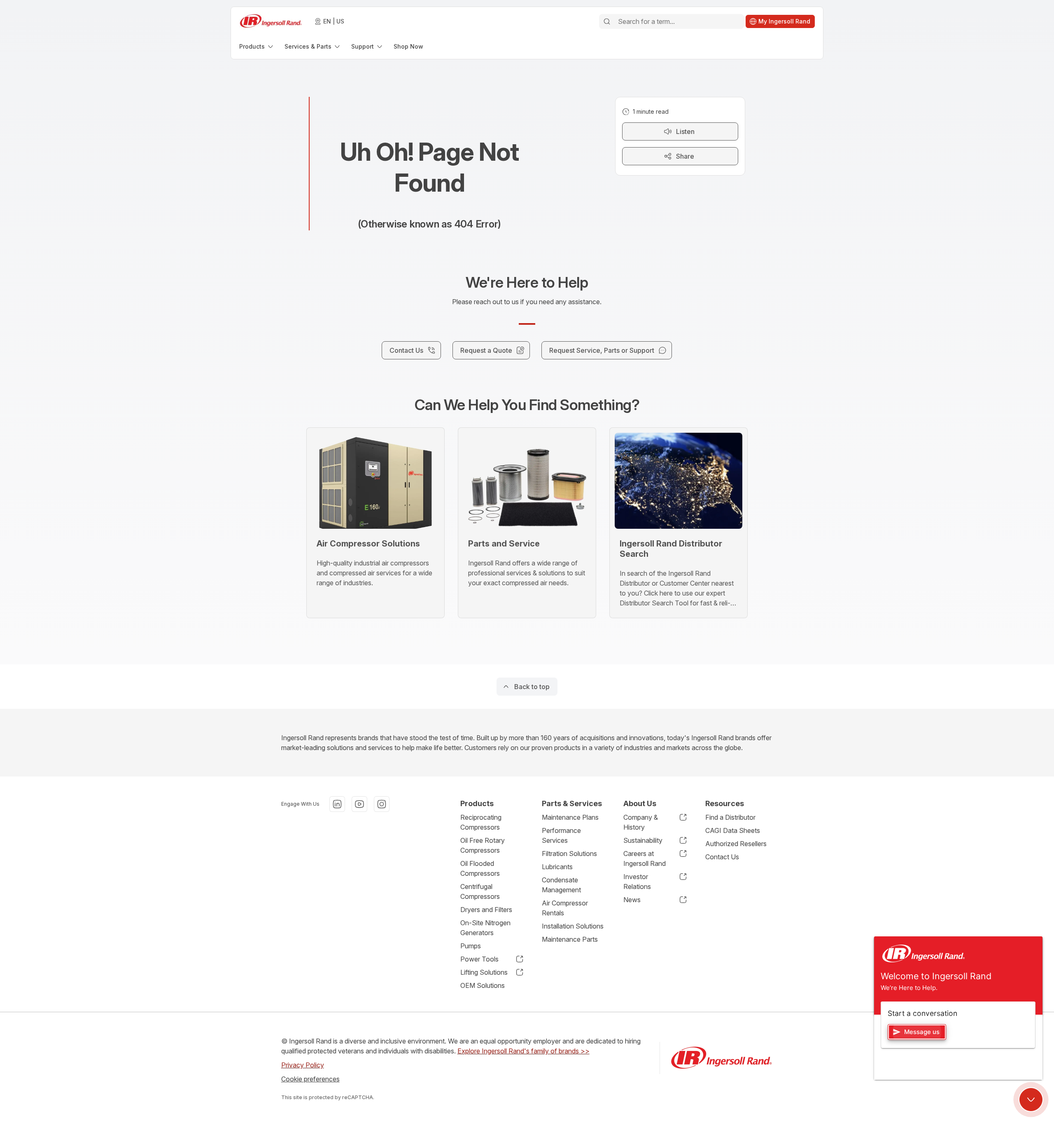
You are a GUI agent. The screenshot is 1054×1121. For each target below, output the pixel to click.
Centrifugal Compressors (480, 891)
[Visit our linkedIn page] (337, 804)
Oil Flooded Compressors (480, 868)
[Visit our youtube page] (359, 804)
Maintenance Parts (570, 939)
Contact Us (722, 857)
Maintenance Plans (570, 817)
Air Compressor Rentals (565, 908)
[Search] (606, 21)
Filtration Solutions (569, 853)
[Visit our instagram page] (381, 804)
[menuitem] (257, 46)
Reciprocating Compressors (480, 822)
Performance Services (561, 835)
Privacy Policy (302, 1065)
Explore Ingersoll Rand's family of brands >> (523, 1051)
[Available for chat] (1030, 1099)
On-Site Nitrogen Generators (485, 928)
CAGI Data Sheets (732, 830)
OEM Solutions (482, 985)
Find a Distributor (730, 817)
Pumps (470, 946)
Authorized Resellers (736, 844)
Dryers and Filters (486, 909)
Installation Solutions (573, 926)
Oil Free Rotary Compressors (482, 845)
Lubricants (557, 867)
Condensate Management (561, 885)
